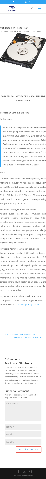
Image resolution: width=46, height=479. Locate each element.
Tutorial (26, 31)
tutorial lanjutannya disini (27, 304)
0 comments (36, 31)
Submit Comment (29, 449)
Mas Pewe (28, 476)
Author (5, 31)
